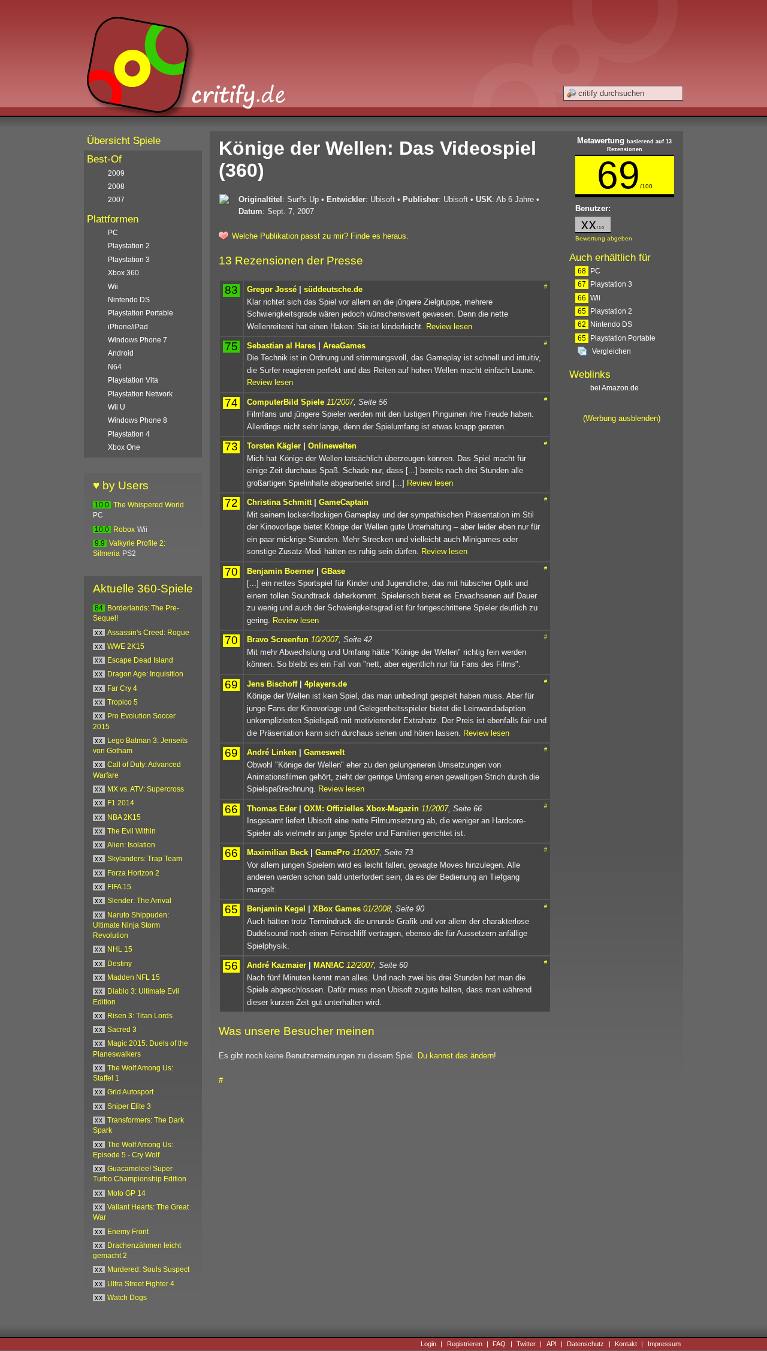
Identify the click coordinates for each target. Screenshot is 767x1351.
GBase (333, 571)
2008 (116, 186)
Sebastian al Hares (281, 345)
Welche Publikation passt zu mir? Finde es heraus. (320, 235)
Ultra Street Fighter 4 (140, 1283)
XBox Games (337, 908)
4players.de (325, 683)
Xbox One (124, 447)
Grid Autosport (130, 1092)
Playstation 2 (605, 311)
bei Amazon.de (615, 388)
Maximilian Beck (277, 852)
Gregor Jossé (272, 289)
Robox (124, 529)
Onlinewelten (332, 445)
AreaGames (344, 345)
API (551, 1343)
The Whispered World (148, 504)
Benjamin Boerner (280, 571)
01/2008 (377, 908)
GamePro (332, 852)
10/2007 (325, 639)
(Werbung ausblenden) (621, 418)
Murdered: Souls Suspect (148, 1269)
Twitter (526, 1343)
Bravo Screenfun (278, 639)
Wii (589, 298)
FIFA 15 (119, 886)
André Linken (272, 752)
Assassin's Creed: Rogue (148, 632)
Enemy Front (128, 1231)
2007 (116, 199)
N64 (115, 367)
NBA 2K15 (124, 817)
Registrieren (464, 1343)
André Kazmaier (276, 965)
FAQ (499, 1343)
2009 (116, 173)
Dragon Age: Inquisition (145, 674)
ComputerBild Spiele (285, 402)
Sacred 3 (122, 1029)
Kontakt (626, 1343)
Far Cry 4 (122, 688)
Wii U (116, 407)
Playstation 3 (605, 284)
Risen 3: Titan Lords (140, 1015)
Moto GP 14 (126, 1193)
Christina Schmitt (279, 502)
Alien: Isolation (131, 844)
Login (428, 1343)
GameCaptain (344, 502)
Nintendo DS (605, 324)
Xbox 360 (123, 273)
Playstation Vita (133, 380)
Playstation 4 (129, 434)
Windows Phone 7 (137, 340)
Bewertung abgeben (603, 238)
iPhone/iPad (128, 327)
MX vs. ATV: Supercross (145, 789)
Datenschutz (585, 1343)
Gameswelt (324, 752)
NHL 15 (119, 949)
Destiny (119, 963)
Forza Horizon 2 (133, 873)
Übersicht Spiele (124, 140)
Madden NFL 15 (133, 977)
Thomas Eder (272, 808)
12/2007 (360, 965)
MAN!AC (328, 965)
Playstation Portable (617, 338)
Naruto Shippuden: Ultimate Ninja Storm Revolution (131, 925)
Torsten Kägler (274, 445)
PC (589, 271)
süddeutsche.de (333, 289)
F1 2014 (120, 803)
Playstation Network (140, 394)
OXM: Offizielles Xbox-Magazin (361, 808)
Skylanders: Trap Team (144, 858)
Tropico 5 (122, 702)
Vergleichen (611, 351)
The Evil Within (131, 831)
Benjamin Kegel (276, 908)
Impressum (664, 1343)
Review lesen (449, 326)
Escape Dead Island (140, 660)
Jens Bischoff (272, 683)
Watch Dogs (127, 1297)
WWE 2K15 (125, 646)
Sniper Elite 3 (129, 1106)
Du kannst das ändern (456, 1055)
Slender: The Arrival (139, 900)
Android (121, 353)
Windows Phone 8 (137, 420)
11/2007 (340, 402)
